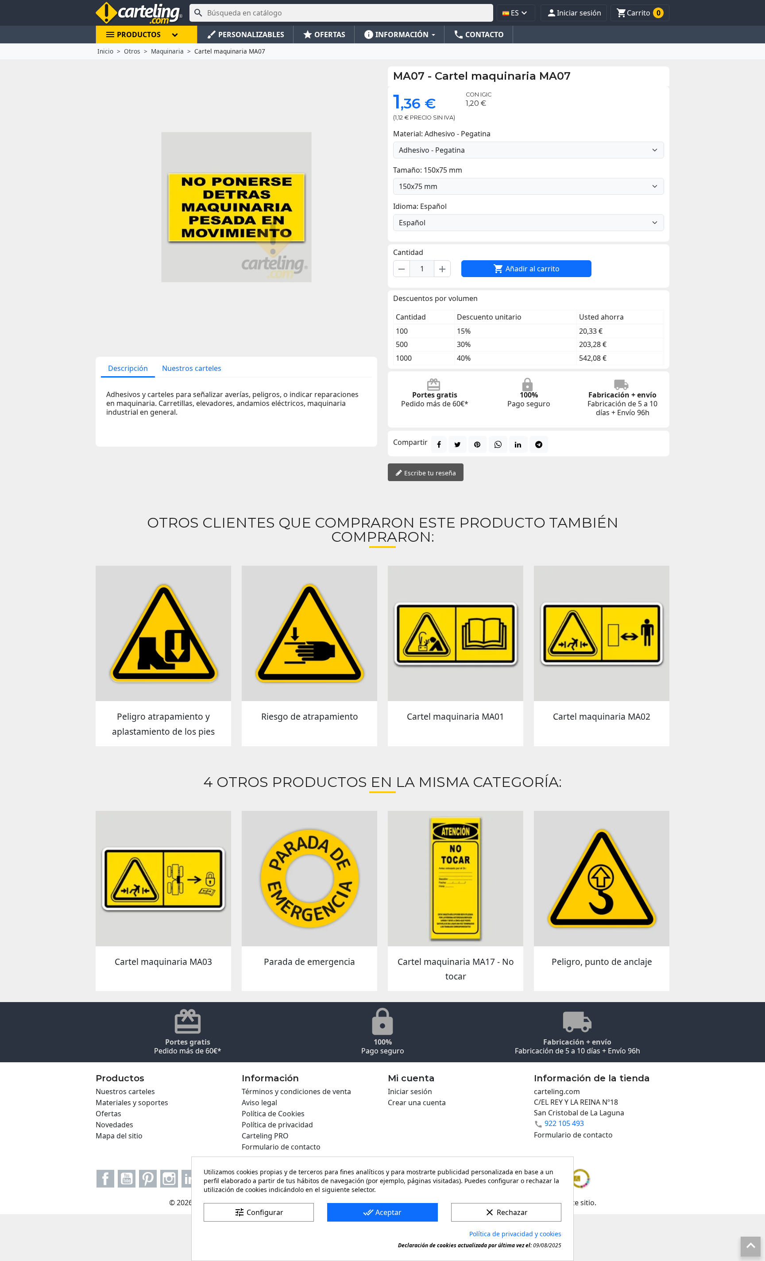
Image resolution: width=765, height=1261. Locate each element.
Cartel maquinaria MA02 (601, 716)
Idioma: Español (420, 206)
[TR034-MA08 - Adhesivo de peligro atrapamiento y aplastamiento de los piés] (163, 633)
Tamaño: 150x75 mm (427, 170)
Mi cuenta (411, 1078)
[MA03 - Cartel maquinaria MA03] (163, 878)
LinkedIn (190, 1179)
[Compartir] (439, 444)
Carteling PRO (265, 1136)
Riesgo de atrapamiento (309, 716)
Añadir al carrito (526, 268)
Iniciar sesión (410, 1091)
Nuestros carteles (191, 368)
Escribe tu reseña (429, 473)
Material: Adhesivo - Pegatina (442, 133)
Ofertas (108, 1113)
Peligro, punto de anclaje (602, 962)
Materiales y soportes (132, 1102)
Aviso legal (259, 1102)
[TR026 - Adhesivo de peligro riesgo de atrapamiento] (309, 633)
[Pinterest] (477, 444)
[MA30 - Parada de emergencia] (309, 878)
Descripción (128, 368)
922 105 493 (564, 1123)
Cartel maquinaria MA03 (163, 962)
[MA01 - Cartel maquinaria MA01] (455, 633)
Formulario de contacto (281, 1147)
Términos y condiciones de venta (296, 1091)
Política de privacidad (277, 1125)
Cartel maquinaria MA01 (455, 716)
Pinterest (148, 1179)
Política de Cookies (273, 1113)
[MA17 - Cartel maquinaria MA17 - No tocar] (455, 878)
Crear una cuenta (417, 1102)
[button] (574, 12)
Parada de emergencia (309, 962)
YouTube (126, 1179)
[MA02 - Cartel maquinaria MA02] (601, 633)
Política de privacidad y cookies (515, 1234)
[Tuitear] (457, 444)
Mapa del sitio (119, 1136)
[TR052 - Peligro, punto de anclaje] (601, 878)
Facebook (105, 1179)
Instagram (169, 1179)
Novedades (114, 1125)
